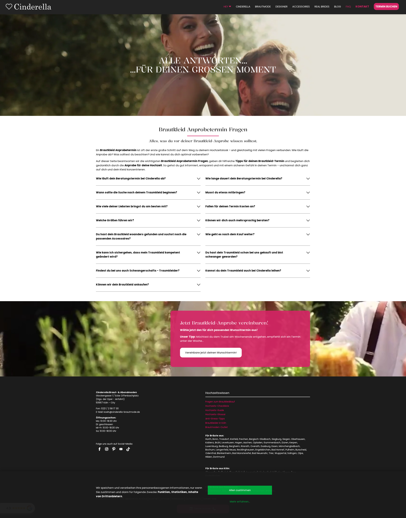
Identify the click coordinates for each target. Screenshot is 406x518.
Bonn (215, 439)
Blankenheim (224, 453)
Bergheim (234, 446)
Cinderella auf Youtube (120, 449)
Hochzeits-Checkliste (217, 406)
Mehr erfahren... (240, 501)
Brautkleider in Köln (215, 422)
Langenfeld (222, 449)
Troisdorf (224, 439)
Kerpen (293, 442)
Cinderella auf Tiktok (128, 449)
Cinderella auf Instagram (106, 449)
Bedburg (223, 446)
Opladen (257, 442)
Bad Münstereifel (241, 453)
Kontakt (362, 6)
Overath (255, 446)
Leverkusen (228, 442)
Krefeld (234, 439)
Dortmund (219, 456)
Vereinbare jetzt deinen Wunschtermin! (211, 352)
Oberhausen (298, 439)
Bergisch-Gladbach (260, 439)
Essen (275, 446)
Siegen (286, 439)
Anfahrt (119, 399)
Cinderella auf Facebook (99, 449)
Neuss (232, 449)
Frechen (243, 439)
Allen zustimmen (240, 490)
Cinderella (243, 6)
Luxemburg (211, 446)
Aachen (247, 442)
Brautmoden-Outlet (216, 427)
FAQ (348, 6)
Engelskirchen (262, 449)
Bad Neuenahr (260, 453)
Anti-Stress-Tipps (215, 418)
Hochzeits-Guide (214, 410)
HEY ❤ (227, 6)
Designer (281, 6)
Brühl (217, 442)
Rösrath (245, 446)
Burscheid (300, 449)
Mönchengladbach (289, 446)
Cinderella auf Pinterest (113, 449)
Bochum (210, 449)
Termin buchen (386, 6)
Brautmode (263, 6)
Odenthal (210, 453)
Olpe (300, 453)
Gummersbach (272, 442)
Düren (285, 442)
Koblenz (209, 442)
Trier (271, 453)
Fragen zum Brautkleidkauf (220, 401)
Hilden (208, 456)
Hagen (238, 442)
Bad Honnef (278, 449)
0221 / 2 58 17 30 (110, 408)
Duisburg (265, 446)
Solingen (292, 453)
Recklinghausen (245, 449)
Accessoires (301, 6)
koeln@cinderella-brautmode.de (122, 412)
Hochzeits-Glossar (215, 414)
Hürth (208, 439)
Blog (337, 6)
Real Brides (321, 6)
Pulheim (289, 449)
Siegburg (276, 439)
